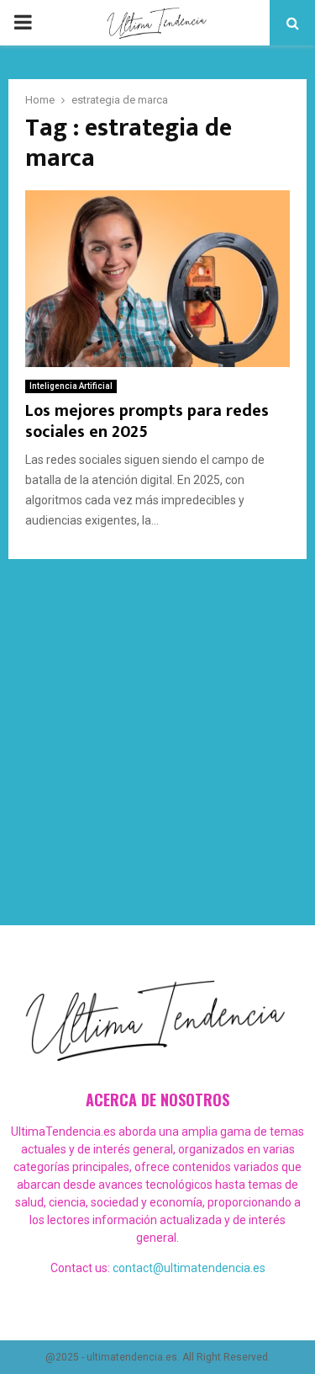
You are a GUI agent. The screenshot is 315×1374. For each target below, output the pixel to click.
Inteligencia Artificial (71, 386)
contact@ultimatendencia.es (189, 1268)
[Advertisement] (157, 725)
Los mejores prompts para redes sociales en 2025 (147, 421)
